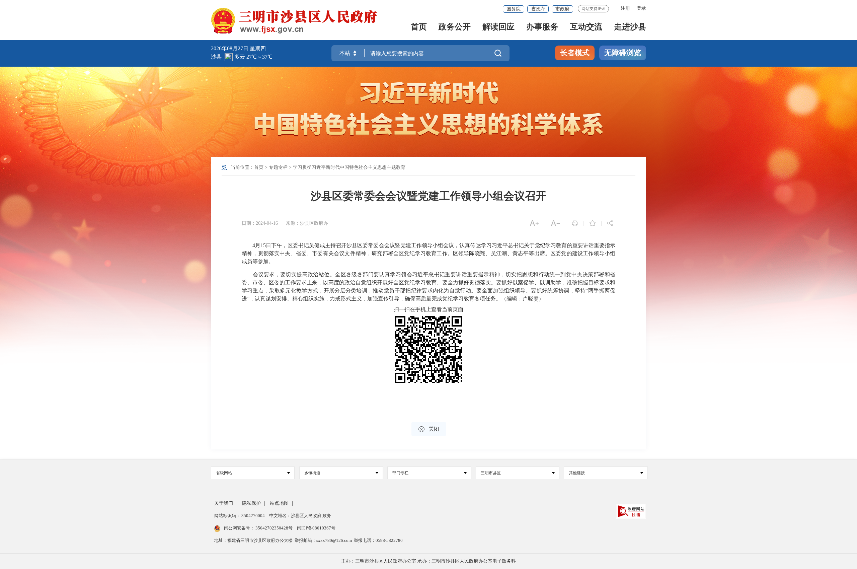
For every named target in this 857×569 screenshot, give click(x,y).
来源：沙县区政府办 (307, 223)
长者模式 (575, 53)
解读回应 (498, 27)
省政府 (538, 8)
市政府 (562, 8)
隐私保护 (251, 503)
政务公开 (455, 27)
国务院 (514, 8)
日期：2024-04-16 (260, 223)
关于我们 (223, 503)
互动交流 (586, 27)
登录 (641, 8)
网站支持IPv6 (593, 8)
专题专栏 (278, 167)
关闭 (428, 429)
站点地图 (279, 503)
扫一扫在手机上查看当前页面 (428, 309)
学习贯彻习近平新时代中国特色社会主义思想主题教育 (349, 167)
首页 (419, 27)
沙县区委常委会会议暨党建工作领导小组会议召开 (428, 196)
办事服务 (542, 27)
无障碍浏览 (622, 53)
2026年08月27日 (230, 48)
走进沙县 (630, 27)
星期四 (258, 48)
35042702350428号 (274, 527)
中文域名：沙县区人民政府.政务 (300, 515)
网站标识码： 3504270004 (240, 515)
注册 (625, 8)
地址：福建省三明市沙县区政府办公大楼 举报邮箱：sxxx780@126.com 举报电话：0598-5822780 (308, 540)
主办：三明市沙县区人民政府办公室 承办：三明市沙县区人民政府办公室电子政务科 (428, 561)
